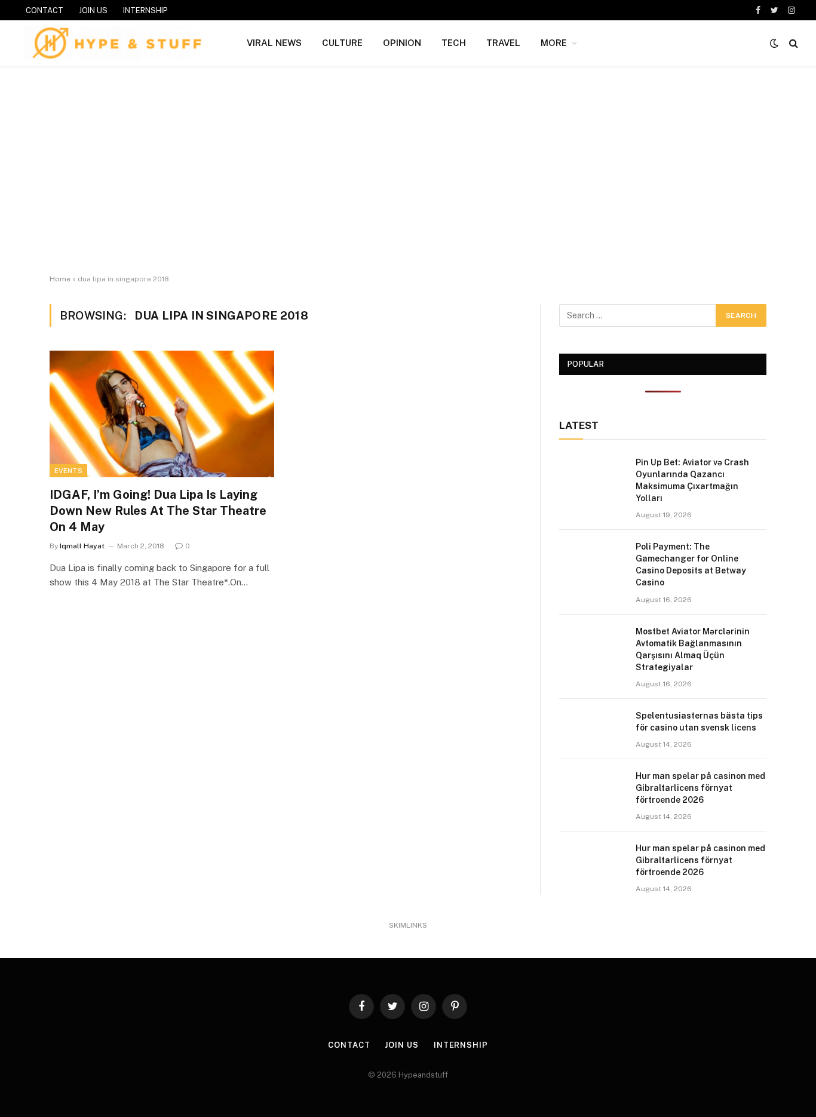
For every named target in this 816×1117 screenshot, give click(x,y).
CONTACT (44, 10)
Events (68, 470)
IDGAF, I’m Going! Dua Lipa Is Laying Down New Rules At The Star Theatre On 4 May (158, 510)
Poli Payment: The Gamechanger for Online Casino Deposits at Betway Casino (691, 564)
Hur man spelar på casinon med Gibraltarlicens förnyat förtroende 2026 (700, 788)
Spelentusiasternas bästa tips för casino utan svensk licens (699, 721)
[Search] (792, 43)
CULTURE (342, 43)
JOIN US (93, 10)
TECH (453, 43)
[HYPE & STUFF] (117, 43)
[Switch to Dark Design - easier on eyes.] (774, 43)
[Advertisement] (408, 170)
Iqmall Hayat (82, 546)
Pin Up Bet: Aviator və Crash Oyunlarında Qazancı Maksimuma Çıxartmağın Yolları (692, 480)
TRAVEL (503, 43)
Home (60, 279)
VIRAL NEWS (274, 43)
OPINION (402, 43)
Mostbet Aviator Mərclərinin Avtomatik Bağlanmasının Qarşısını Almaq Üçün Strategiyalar (693, 649)
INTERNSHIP (145, 10)
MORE (554, 43)
